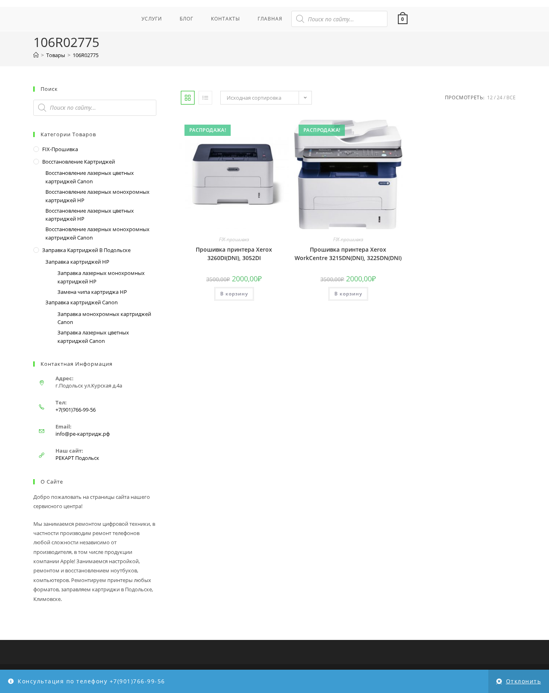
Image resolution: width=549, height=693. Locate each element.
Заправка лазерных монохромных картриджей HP (101, 277)
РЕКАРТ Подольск (77, 457)
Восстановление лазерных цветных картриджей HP (89, 215)
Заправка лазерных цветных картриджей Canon (93, 336)
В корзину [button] (234, 293)
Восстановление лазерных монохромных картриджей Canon (97, 233)
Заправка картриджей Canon (81, 302)
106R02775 (85, 55)
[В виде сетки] (188, 98)
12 (490, 97)
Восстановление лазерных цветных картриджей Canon (89, 177)
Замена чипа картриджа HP (92, 291)
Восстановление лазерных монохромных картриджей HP (97, 196)
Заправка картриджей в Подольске (86, 250)
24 (499, 97)
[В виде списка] (205, 98)
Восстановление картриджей (78, 161)
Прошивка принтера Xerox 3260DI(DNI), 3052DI (234, 254)
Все (511, 97)
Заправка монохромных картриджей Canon (104, 318)
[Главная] (36, 55)
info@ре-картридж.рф (82, 433)
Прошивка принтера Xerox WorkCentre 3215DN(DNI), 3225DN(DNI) (348, 254)
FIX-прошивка (234, 239)
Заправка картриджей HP (77, 261)
